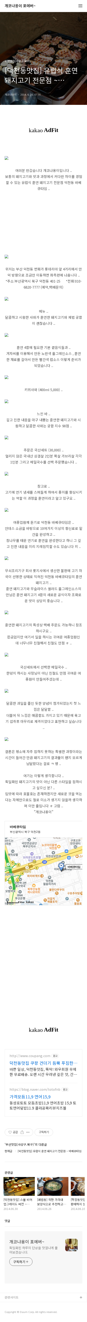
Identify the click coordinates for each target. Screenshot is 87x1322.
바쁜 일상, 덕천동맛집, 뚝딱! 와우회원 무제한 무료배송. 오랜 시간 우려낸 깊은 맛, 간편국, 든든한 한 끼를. (43, 1071)
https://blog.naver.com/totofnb (35, 1089)
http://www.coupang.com (30, 1056)
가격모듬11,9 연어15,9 (30, 1096)
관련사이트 (12, 1297)
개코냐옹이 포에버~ (20, 5)
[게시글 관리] (28, 1132)
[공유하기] (22, 1132)
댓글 (7, 1221)
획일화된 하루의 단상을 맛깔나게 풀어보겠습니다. (33, 1249)
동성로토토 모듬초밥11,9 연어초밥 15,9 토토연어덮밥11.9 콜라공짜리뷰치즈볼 (43, 1105)
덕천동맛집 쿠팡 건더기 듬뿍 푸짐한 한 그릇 (41, 1063)
